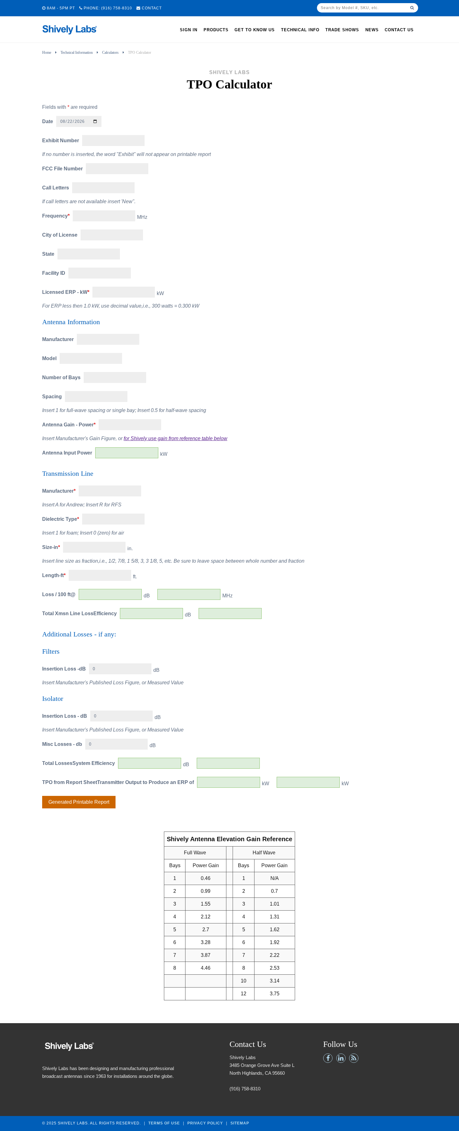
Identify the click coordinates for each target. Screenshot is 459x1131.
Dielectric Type (60, 519)
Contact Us (399, 30)
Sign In (188, 30)
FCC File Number (62, 168)
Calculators (110, 52)
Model (49, 358)
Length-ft (54, 575)
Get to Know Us (254, 30)
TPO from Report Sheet (69, 782)
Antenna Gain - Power (69, 424)
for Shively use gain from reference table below (175, 438)
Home (46, 52)
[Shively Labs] (69, 36)
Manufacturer (58, 339)
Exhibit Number (60, 140)
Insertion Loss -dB (64, 668)
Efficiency (105, 613)
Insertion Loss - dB (64, 716)
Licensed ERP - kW (65, 292)
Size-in (51, 547)
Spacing (52, 396)
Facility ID (53, 273)
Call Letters (55, 187)
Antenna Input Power (67, 452)
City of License (59, 235)
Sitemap (239, 1123)
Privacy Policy (205, 1123)
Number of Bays (61, 377)
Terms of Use (164, 1123)
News (372, 30)
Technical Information (77, 52)
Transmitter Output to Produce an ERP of (145, 782)
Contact (151, 8)
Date (47, 121)
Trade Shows (342, 30)
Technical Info (300, 30)
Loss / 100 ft (56, 594)
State (48, 254)
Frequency (56, 216)
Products (216, 30)
